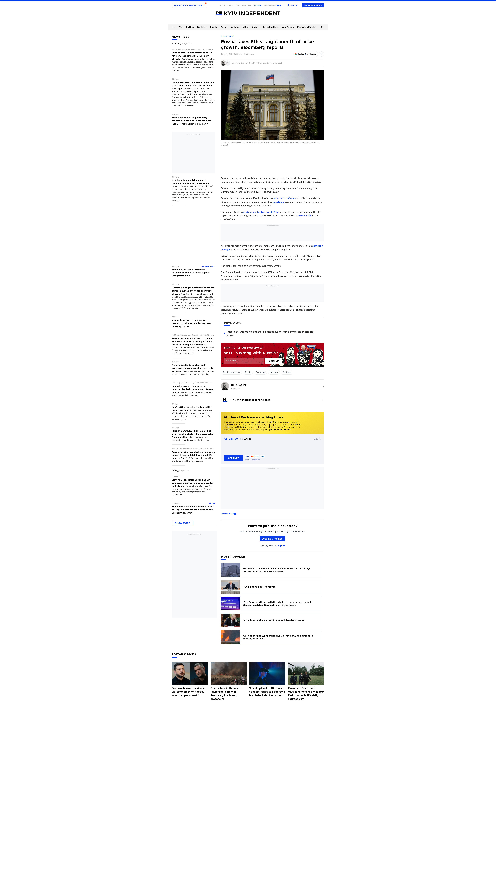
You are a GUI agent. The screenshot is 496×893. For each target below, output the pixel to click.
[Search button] (322, 27)
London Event (270, 5)
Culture (256, 27)
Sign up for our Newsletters (188, 5)
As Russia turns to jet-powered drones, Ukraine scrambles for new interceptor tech (191, 323)
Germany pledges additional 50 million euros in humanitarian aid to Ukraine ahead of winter (193, 291)
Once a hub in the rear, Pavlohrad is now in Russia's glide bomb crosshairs (225, 693)
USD (316, 439)
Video (245, 27)
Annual (247, 439)
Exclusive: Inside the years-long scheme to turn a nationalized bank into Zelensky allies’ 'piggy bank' (191, 120)
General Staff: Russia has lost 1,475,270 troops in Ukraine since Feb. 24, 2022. (192, 368)
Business (202, 27)
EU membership (208, 266)
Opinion (235, 27)
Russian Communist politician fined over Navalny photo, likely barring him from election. (193, 434)
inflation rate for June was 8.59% (260, 212)
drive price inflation (285, 198)
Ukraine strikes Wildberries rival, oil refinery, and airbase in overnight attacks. (192, 56)
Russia (213, 27)
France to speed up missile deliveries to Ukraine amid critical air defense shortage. (193, 85)
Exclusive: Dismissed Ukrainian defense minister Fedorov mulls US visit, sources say (306, 693)
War (181, 27)
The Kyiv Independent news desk (265, 63)
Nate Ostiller (238, 385)
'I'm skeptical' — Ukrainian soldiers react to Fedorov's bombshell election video (267, 692)
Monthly (233, 439)
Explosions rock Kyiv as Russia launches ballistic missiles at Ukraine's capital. (193, 389)
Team (230, 5)
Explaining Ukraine (306, 27)
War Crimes (288, 27)
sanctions (278, 202)
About (222, 5)
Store (259, 5)
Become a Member (313, 5)
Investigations (270, 27)
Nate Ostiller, (242, 63)
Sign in (281, 546)
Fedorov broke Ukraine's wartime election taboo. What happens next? (188, 692)
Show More (182, 523)
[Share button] (321, 54)
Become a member (273, 538)
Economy (260, 372)
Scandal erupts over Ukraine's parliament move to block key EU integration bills (190, 272)
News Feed (227, 36)
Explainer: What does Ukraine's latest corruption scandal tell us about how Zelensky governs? (193, 509)
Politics (190, 27)
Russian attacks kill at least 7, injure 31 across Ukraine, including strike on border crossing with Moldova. (192, 341)
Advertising (246, 5)
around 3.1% (304, 215)
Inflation (274, 372)
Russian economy (231, 372)
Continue (233, 458)
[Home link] (248, 13)
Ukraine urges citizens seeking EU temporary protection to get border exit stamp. (192, 483)
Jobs (237, 5)
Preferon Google (307, 54)
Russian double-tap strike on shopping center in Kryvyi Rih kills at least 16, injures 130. (193, 455)
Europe (224, 27)
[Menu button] (173, 27)
